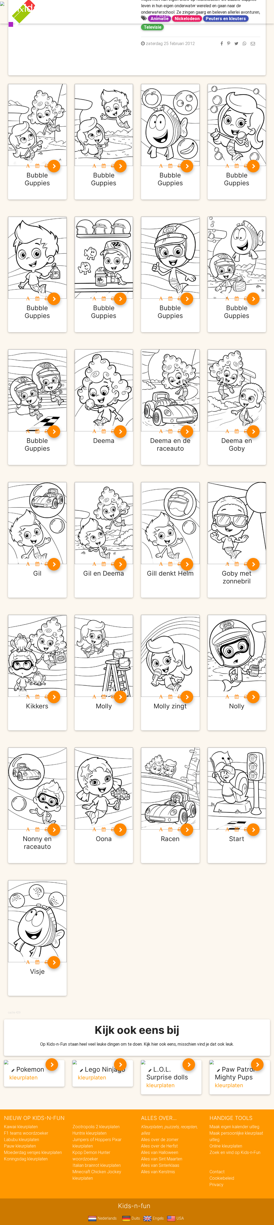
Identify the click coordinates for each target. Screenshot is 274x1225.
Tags (244, 8)
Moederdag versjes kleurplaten (33, 1152)
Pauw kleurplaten (20, 1146)
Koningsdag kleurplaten (26, 1158)
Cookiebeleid (222, 1178)
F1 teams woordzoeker (26, 1133)
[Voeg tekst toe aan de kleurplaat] (28, 165)
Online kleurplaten (226, 1146)
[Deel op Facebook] (221, 43)
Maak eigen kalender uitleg (234, 1126)
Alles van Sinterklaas (160, 1165)
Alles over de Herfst (159, 1146)
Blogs (110, 8)
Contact (217, 1171)
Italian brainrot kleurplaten (97, 1165)
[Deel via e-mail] (253, 43)
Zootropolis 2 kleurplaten (96, 1126)
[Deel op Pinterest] (228, 43)
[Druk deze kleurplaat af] (47, 165)
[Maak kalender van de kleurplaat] (37, 165)
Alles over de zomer (159, 1139)
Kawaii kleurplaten (21, 1126)
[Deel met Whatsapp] (244, 43)
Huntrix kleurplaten (89, 1133)
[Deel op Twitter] (236, 43)
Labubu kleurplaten (21, 1139)
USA (180, 1218)
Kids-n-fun (44, 8)
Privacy (216, 1184)
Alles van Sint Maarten (161, 1158)
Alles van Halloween (159, 1152)
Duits (135, 1218)
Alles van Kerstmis (158, 1171)
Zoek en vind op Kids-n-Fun (235, 1152)
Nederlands (107, 1218)
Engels (158, 1218)
